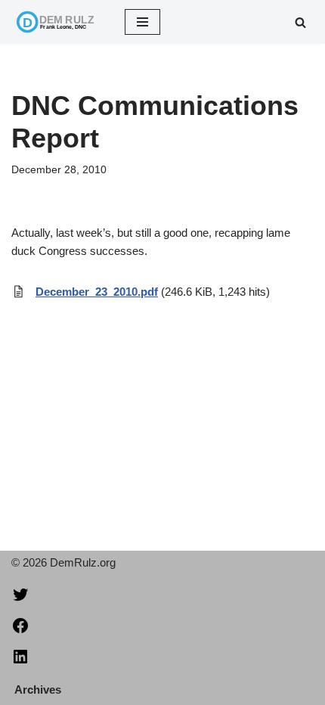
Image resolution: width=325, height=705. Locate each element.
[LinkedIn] (20, 661)
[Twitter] (20, 599)
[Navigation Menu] (142, 22)
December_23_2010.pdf (97, 291)
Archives (37, 689)
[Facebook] (20, 630)
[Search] (300, 22)
